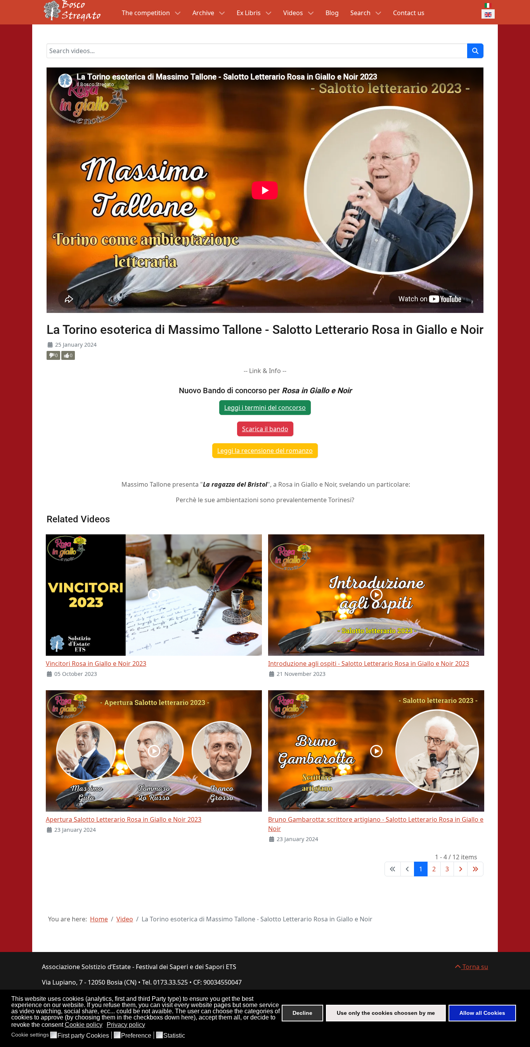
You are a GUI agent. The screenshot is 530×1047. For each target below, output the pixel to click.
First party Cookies (83, 1036)
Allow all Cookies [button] (482, 1013)
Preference (136, 1036)
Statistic (174, 1036)
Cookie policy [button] (83, 1024)
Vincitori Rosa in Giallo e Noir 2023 (96, 663)
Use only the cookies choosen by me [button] (386, 1013)
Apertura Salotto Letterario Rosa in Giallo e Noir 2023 (123, 819)
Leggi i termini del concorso (265, 407)
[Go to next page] (461, 869)
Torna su (474, 966)
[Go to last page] (475, 869)
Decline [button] (302, 1013)
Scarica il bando (265, 429)
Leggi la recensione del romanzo (265, 450)
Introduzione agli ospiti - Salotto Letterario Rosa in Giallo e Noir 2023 (368, 663)
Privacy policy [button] (126, 1024)
